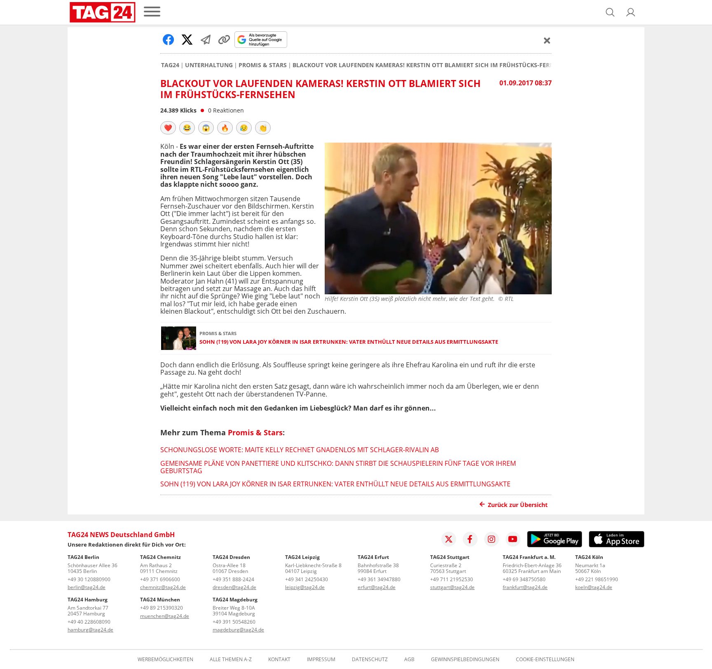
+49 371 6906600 (160, 579)
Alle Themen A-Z (231, 659)
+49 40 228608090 (89, 621)
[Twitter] (448, 539)
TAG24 (170, 65)
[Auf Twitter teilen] (187, 39)
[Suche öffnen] (610, 12)
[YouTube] (513, 539)
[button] (630, 12)
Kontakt (279, 659)
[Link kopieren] (224, 39)
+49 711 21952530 (451, 579)
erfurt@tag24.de (377, 587)
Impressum (321, 659)
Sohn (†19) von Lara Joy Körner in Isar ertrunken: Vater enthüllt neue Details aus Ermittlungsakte (348, 342)
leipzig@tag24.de (305, 587)
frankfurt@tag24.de (525, 587)
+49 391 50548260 (234, 621)
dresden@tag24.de (234, 587)
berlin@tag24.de (86, 587)
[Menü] (152, 12)
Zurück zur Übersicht (518, 505)
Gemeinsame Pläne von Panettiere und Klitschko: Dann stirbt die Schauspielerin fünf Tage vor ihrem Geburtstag (338, 467)
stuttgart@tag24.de (452, 587)
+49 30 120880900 (89, 579)
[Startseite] (103, 12)
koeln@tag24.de (593, 587)
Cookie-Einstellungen (545, 659)
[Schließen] (547, 40)
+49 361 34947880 (379, 579)
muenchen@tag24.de (164, 616)
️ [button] (168, 127)
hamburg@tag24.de (90, 629)
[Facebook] (470, 539)
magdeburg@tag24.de (238, 629)
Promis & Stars (263, 65)
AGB (409, 659)
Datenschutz (370, 659)
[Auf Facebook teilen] (168, 39)
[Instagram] (491, 539)
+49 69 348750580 (524, 579)
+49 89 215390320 (161, 607)
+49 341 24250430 (306, 579)
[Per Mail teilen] (205, 39)
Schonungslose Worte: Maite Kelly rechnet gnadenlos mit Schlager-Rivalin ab (299, 449)
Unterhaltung (209, 65)
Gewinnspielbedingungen (465, 659)
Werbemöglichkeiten (165, 659)
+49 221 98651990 (596, 579)
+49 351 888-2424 (233, 579)
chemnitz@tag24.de (163, 587)
